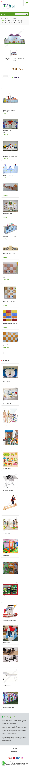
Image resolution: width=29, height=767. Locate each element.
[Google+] (9, 758)
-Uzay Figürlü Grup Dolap (10, 175)
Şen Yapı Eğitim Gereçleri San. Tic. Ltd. (8, 4)
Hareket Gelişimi (7, 533)
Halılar (4, 598)
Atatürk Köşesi (6, 381)
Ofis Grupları (6, 664)
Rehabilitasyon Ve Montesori (9, 512)
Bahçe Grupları (6, 642)
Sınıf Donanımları (7, 403)
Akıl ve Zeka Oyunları (8, 490)
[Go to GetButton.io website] (3, 765)
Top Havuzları (6, 555)
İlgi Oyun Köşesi (6, 446)
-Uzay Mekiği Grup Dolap (10, 156)
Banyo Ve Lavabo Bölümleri (9, 620)
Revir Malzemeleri (7, 685)
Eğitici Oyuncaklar (7, 468)
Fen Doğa (5, 425)
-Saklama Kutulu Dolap (10, 236)
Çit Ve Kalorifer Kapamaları (9, 707)
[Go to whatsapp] (3, 763)
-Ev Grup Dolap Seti (9, 193)
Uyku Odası (5, 577)
